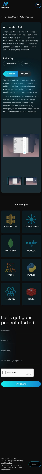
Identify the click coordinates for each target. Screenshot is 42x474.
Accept (34, 464)
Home (3, 17)
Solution (24, 74)
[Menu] (38, 5)
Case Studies (13, 17)
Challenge (10, 74)
